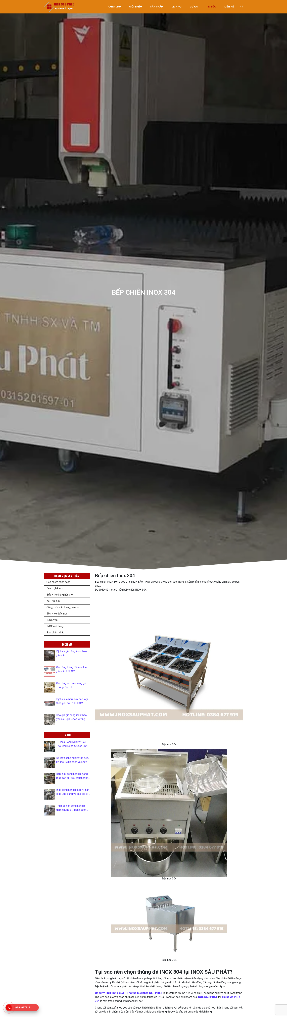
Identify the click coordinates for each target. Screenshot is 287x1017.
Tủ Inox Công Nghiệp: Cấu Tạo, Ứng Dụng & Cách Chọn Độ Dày (72, 744)
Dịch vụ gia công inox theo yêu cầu (71, 653)
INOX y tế (52, 619)
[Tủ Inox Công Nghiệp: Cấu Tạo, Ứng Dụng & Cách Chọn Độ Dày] (49, 746)
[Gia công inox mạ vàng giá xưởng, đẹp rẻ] (49, 687)
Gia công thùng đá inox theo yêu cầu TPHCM (72, 669)
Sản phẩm (156, 6)
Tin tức (211, 6)
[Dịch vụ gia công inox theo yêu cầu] (49, 655)
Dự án (194, 6)
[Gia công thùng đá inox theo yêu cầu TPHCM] (49, 671)
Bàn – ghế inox (55, 588)
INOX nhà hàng (55, 626)
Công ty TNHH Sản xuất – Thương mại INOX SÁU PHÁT (128, 993)
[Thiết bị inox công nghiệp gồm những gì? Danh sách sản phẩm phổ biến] (49, 810)
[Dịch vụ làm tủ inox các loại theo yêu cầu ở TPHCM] (49, 703)
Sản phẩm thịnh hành (58, 582)
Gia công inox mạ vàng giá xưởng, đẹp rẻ (71, 685)
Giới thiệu (135, 6)
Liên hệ (229, 6)
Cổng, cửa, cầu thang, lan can (63, 607)
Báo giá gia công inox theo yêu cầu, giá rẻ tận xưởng (71, 717)
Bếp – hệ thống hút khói (60, 594)
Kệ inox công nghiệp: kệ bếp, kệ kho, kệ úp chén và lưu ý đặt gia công (72, 760)
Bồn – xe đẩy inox (57, 613)
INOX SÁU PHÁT (207, 997)
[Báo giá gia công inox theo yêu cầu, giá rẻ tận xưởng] (49, 719)
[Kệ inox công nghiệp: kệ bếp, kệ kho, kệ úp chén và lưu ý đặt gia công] (49, 762)
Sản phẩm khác (55, 632)
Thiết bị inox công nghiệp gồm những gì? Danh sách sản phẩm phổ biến (71, 808)
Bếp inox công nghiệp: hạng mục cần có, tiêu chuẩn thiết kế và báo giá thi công (72, 776)
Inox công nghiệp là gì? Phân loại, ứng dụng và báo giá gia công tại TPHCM (72, 792)
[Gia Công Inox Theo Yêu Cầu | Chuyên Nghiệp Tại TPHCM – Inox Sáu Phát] (59, 6)
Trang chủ (113, 6)
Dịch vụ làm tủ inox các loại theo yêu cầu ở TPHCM (72, 701)
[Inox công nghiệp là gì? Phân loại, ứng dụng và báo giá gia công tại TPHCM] (49, 794)
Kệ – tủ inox (53, 601)
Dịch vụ (177, 6)
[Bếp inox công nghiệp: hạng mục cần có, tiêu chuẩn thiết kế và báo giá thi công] (49, 778)
